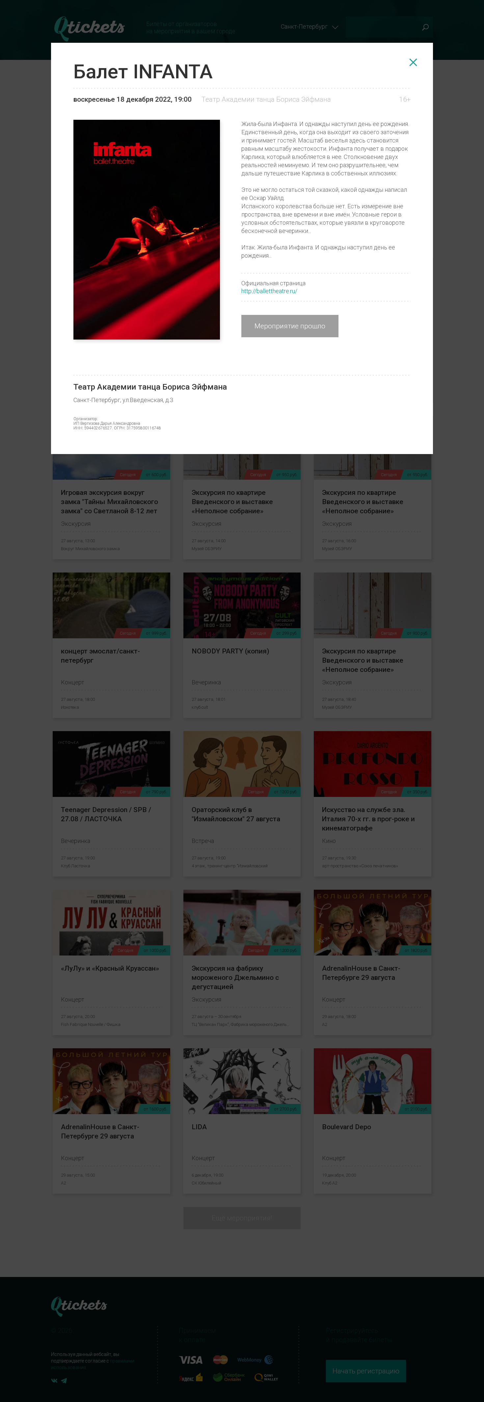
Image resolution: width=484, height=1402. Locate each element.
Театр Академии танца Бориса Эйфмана (266, 99)
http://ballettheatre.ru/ (269, 291)
